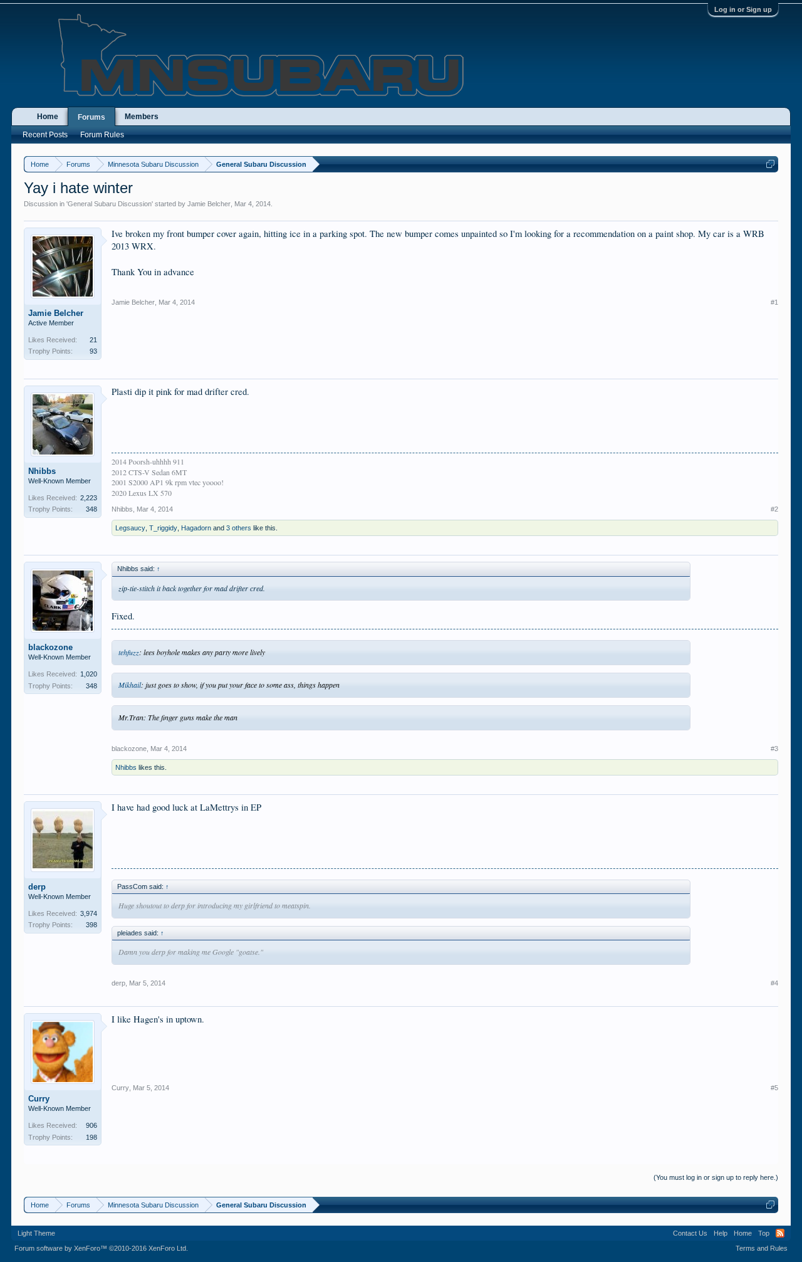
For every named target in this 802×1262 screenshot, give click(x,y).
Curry (38, 1098)
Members (142, 116)
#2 (774, 509)
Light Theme (36, 1233)
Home (47, 116)
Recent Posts (45, 134)
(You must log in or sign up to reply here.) (716, 1177)
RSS (780, 1233)
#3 (774, 748)
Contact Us (690, 1233)
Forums (91, 117)
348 (91, 509)
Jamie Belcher (209, 204)
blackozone (50, 647)
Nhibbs (42, 471)
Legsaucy (130, 528)
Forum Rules (102, 134)
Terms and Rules (762, 1248)
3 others (238, 528)
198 (91, 1137)
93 (93, 351)
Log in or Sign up (743, 9)
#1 (774, 302)
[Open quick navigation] (770, 164)
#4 (774, 983)
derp (37, 886)
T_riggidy (163, 528)
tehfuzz (128, 652)
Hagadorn (196, 528)
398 (91, 924)
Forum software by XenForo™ (101, 1248)
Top (763, 1233)
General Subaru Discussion (110, 204)
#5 (774, 1087)
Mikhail (129, 685)
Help (720, 1233)
